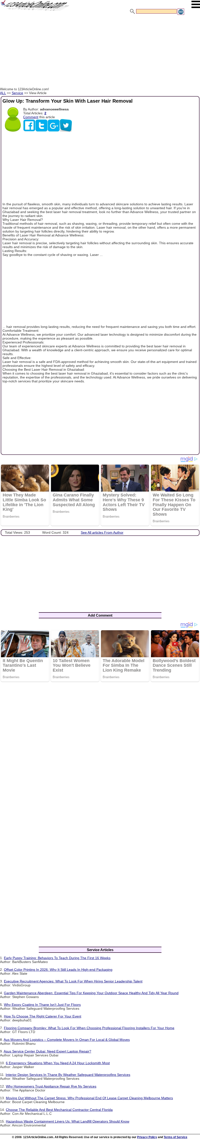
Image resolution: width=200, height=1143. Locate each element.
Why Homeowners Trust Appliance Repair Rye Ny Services (51, 1086)
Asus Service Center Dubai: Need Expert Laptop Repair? (47, 1051)
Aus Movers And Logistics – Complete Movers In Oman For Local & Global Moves (67, 1040)
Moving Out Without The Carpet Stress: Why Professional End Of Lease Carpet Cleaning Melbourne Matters (89, 1098)
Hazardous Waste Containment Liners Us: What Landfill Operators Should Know (67, 1121)
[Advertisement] (100, 52)
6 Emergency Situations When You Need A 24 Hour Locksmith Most (58, 1063)
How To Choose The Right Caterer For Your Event (42, 1016)
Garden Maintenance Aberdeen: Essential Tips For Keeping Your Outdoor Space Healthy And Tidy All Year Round (91, 993)
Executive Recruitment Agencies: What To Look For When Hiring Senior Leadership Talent (73, 981)
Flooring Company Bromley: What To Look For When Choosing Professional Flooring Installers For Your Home (89, 1028)
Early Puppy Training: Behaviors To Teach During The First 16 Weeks (57, 958)
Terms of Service (175, 1137)
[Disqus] (100, 749)
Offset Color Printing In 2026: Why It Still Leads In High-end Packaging (58, 970)
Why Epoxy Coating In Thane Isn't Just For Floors (42, 1005)
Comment (30, 117)
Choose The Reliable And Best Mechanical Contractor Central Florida (59, 1110)
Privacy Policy (147, 1137)
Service (17, 93)
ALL (3, 93)
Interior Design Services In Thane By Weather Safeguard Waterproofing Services (68, 1075)
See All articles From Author (102, 532)
